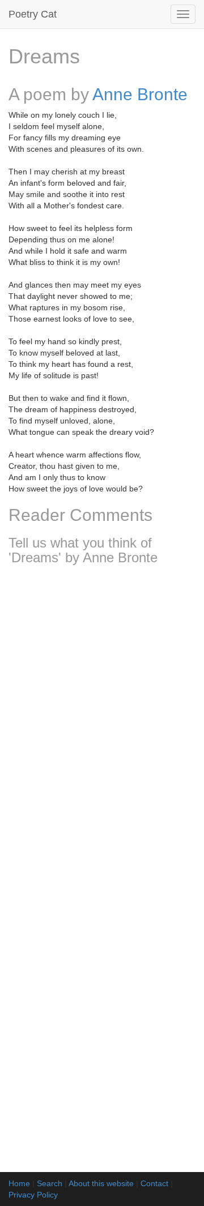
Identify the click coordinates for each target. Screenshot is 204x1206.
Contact (154, 1183)
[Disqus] (102, 723)
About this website (101, 1183)
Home (19, 1183)
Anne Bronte (140, 94)
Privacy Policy (33, 1194)
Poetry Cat (32, 14)
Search (49, 1183)
